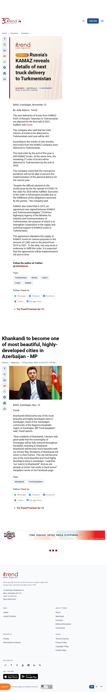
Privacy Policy (61, 642)
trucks (17, 283)
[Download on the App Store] (11, 676)
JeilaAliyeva (21, 266)
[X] (17, 665)
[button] (4, 38)
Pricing (6, 639)
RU (101, 687)
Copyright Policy (62, 646)
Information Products (12, 642)
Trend (29, 124)
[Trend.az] (11, 21)
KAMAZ (28, 283)
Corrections (60, 628)
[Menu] (102, 21)
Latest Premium (9, 616)
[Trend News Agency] (10, 575)
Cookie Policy (61, 650)
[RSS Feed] (40, 665)
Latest (5, 612)
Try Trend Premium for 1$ (30, 309)
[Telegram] (28, 665)
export (44, 278)
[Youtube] (22, 665)
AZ (97, 687)
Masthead (60, 616)
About (58, 612)
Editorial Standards (63, 624)
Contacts (59, 620)
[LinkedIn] (34, 665)
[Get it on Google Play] (29, 676)
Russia (34, 278)
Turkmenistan (21, 278)
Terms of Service (62, 639)
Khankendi (19, 482)
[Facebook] (11, 665)
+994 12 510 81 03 (10, 596)
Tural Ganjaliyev (36, 482)
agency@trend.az (9, 599)
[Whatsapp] (5, 665)
